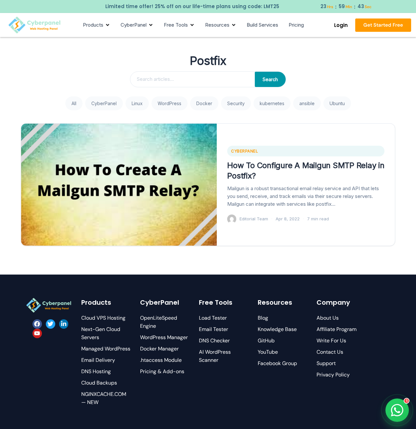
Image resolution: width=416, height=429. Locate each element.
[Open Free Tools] (192, 25)
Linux (137, 103)
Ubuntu (337, 103)
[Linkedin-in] (64, 324)
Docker (204, 103)
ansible (307, 103)
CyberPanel (104, 103)
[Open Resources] (233, 25)
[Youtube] (37, 333)
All (74, 103)
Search (270, 79)
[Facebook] (37, 324)
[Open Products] (107, 25)
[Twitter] (50, 324)
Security (236, 103)
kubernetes (272, 103)
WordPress (169, 103)
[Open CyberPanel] (150, 25)
